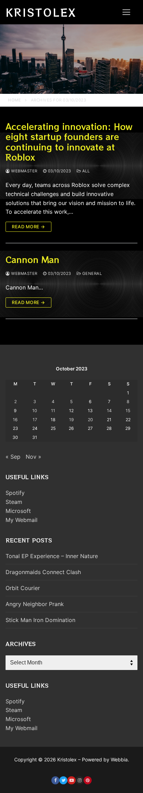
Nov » (33, 456)
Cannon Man (32, 259)
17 (35, 419)
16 (15, 419)
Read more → (28, 226)
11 (53, 410)
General (91, 273)
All (85, 171)
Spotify (15, 492)
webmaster (23, 171)
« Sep (13, 456)
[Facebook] (55, 780)
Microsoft (18, 510)
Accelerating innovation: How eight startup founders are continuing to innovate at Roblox (69, 141)
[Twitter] (63, 780)
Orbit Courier (23, 587)
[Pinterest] (88, 780)
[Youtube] (71, 780)
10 (34, 410)
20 (90, 419)
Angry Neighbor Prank (35, 603)
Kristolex (41, 12)
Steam (14, 501)
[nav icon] (126, 12)
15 (128, 410)
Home (14, 100)
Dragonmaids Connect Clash (43, 572)
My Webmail (21, 519)
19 (71, 419)
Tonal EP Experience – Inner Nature (52, 556)
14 (109, 410)
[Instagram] (80, 780)
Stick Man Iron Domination (40, 619)
